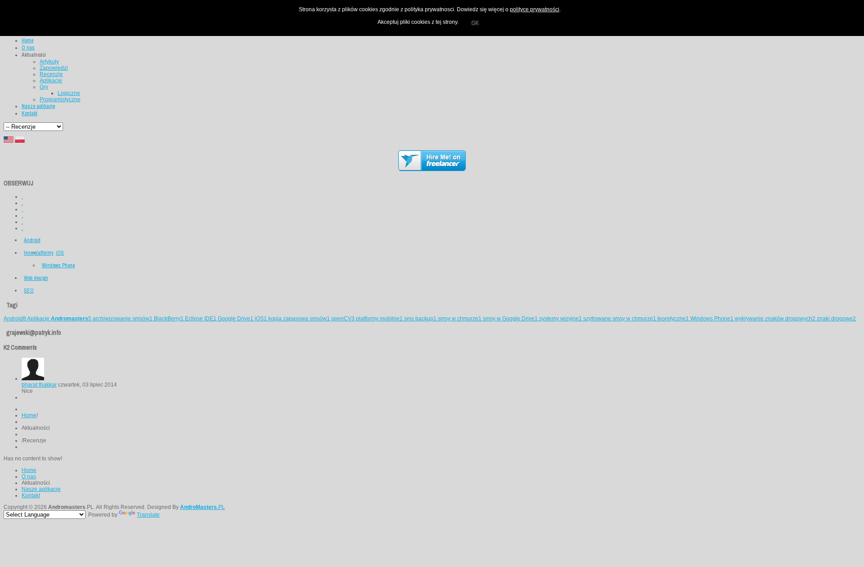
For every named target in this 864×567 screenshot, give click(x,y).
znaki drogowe (836, 318)
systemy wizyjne (560, 318)
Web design (36, 278)
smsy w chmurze (460, 318)
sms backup (420, 318)
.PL (202, 507)
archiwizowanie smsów (123, 318)
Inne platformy (39, 252)
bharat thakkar (39, 385)
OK (474, 22)
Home (29, 415)
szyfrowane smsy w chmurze (619, 318)
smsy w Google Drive (510, 318)
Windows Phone (58, 265)
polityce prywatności (534, 9)
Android (32, 240)
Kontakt (31, 495)
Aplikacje (59, 318)
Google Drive (235, 318)
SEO (29, 290)
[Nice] (33, 378)
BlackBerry (169, 318)
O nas (29, 476)
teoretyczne (673, 318)
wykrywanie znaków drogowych (775, 318)
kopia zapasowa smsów (299, 318)
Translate (148, 515)
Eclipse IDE (200, 318)
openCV (343, 318)
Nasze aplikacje (41, 489)
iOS (60, 252)
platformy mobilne (379, 318)
